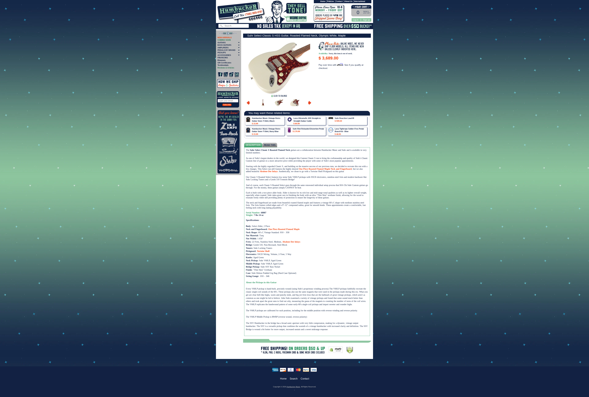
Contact (339, 1)
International (359, 1)
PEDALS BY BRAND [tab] (226, 50)
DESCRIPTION (253, 145)
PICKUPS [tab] (222, 53)
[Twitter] (225, 74)
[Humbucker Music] (241, 12)
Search (294, 378)
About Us (348, 1)
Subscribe (227, 105)
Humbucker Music (293, 387)
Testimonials (223, 65)
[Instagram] (236, 74)
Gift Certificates (224, 63)
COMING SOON (224, 40)
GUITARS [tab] (222, 43)
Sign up (366, 20)
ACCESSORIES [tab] (224, 55)
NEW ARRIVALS (225, 38)
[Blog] (231, 74)
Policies (330, 1)
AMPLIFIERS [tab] (223, 48)
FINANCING (223, 58)
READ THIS (269, 145)
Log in (355, 20)
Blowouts (222, 60)
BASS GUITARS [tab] (224, 45)
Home (322, 1)
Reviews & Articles (226, 68)
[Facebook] (220, 74)
